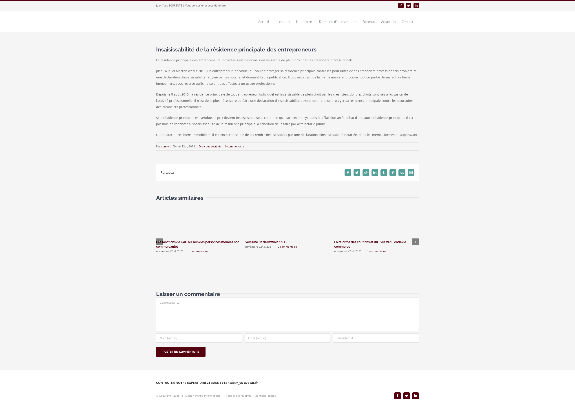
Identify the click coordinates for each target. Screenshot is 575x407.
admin (165, 146)
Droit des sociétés (210, 146)
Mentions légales (265, 396)
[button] (159, 241)
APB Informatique (209, 396)
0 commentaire (234, 146)
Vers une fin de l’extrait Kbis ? (266, 242)
